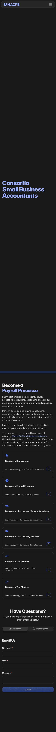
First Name (7, 643)
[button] (50, 4)
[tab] (15, 623)
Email (5, 655)
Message (7, 668)
